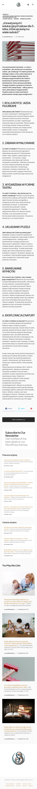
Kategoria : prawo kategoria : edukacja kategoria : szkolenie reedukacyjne (17, 17)
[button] (3, 4)
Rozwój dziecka (7, 18)
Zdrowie (18, 785)
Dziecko (24, 785)
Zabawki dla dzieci (25, 18)
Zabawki (16, 18)
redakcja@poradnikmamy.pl (25, 780)
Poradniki (18, 783)
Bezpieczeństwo (10, 785)
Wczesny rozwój (26, 783)
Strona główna (10, 783)
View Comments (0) (18, 419)
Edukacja (5, 14)
